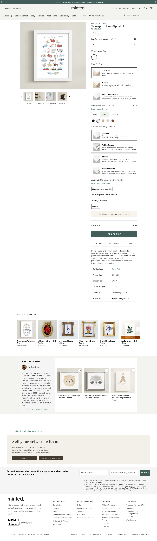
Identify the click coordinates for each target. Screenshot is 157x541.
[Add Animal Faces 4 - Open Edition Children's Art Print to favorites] (79, 370)
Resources (131, 501)
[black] (93, 121)
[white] (98, 121)
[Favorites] (146, 8)
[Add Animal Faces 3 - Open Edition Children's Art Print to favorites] (106, 370)
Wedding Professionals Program (110, 518)
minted (7, 8)
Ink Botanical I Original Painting (66, 342)
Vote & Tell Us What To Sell (51, 458)
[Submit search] (123, 15)
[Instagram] (18, 519)
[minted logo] (78, 7)
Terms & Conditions (78, 534)
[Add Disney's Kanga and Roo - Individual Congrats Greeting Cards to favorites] (133, 370)
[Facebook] (9, 519)
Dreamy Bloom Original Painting (107, 342)
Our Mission (57, 505)
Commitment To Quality (62, 514)
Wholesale (106, 523)
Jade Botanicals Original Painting (129, 342)
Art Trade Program (109, 511)
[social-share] (93, 33)
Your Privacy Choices (85, 518)
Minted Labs (57, 524)
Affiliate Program (108, 505)
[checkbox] (95, 114)
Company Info (59, 501)
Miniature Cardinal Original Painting (47, 342)
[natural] (103, 121)
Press (55, 511)
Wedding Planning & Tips (135, 505)
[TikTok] (15, 519)
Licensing (105, 526)
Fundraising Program (110, 514)
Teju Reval (97, 29)
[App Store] (14, 525)
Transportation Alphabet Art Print (26, 342)
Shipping (80, 511)
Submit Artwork (124, 8)
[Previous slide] (22, 96)
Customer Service (85, 501)
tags (130, 243)
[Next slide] (69, 96)
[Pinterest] (12, 519)
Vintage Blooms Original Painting (87, 342)
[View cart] (151, 8)
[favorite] (99, 33)
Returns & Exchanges (85, 508)
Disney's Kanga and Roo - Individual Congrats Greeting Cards (121, 398)
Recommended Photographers (132, 512)
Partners (106, 501)
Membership (131, 520)
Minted (18, 431)
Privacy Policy (95, 534)
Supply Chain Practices (140, 534)
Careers (56, 508)
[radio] (114, 72)
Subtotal (95, 225)
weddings (16, 8)
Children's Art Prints (98, 23)
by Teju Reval (21, 345)
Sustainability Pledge (60, 521)
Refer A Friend (131, 517)
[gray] (108, 121)
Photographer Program (111, 508)
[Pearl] (94, 57)
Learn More (24, 458)
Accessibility (122, 534)
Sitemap (109, 534)
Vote (133, 8)
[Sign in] (140, 8)
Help (79, 505)
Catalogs (129, 508)
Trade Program (111, 8)
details (99, 243)
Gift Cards (81, 514)
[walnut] (113, 121)
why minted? (114, 243)
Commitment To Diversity (62, 518)
